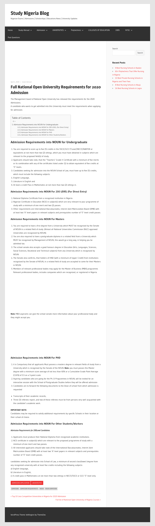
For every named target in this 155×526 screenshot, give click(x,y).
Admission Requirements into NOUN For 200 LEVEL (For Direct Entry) (44, 127)
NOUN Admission (51, 488)
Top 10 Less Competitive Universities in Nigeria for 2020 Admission (39, 496)
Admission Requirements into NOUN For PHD (36, 132)
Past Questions (14, 37)
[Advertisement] (56, 64)
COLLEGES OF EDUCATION (99, 30)
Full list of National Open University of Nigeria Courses (77, 499)
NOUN (42, 488)
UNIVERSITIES (58, 30)
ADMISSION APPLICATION (20, 483)
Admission (41, 30)
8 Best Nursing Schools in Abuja (128, 85)
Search (115, 48)
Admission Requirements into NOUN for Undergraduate (36, 124)
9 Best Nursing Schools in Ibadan (128, 68)
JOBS (118, 30)
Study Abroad (23, 30)
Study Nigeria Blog (30, 13)
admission (15, 488)
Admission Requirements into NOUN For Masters (37, 130)
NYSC (127, 30)
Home (10, 30)
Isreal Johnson (27, 82)
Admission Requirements (29, 488)
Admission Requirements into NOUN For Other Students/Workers (43, 135)
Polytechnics (76, 30)
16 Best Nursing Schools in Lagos (128, 88)
